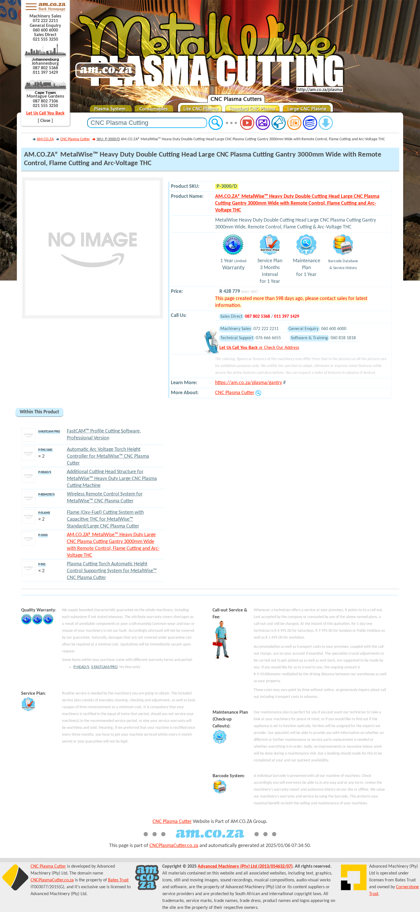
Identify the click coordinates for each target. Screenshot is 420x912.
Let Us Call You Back (45, 113)
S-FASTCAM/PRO (104, 667)
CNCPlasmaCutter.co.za (173, 845)
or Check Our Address (259, 348)
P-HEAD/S (81, 667)
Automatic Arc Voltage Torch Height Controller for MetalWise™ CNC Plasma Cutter (108, 456)
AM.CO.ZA (45, 139)
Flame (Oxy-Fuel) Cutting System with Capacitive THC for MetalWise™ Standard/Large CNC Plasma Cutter (105, 519)
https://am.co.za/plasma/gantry (248, 383)
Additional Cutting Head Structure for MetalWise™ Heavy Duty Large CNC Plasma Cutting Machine (112, 478)
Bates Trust (118, 880)
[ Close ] (45, 121)
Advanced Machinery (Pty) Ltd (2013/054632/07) (245, 866)
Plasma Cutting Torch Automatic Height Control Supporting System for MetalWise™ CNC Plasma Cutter (112, 571)
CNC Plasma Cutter (75, 139)
